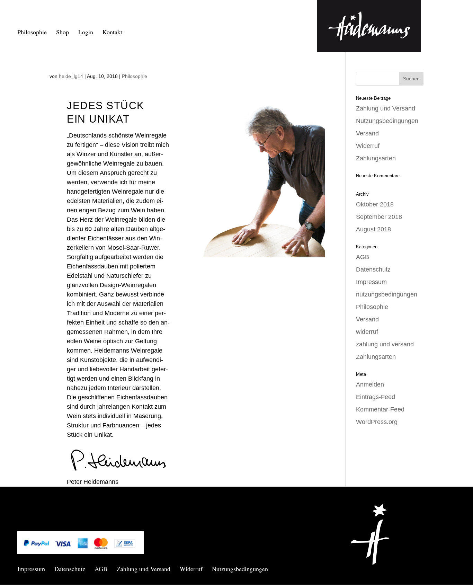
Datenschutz (373, 269)
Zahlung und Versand (385, 108)
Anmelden (370, 384)
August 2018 (373, 229)
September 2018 (379, 216)
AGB (362, 257)
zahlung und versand (385, 344)
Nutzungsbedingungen (387, 120)
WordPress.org (377, 421)
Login (85, 32)
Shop (62, 32)
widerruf (367, 331)
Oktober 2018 (375, 204)
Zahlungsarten (376, 158)
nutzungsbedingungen (386, 294)
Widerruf (368, 145)
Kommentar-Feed (380, 409)
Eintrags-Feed (375, 396)
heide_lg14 (71, 76)
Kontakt (112, 32)
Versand (367, 133)
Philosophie (32, 32)
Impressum (371, 281)
